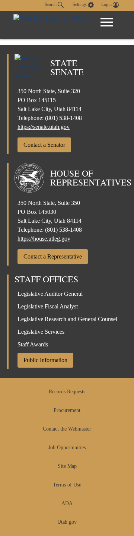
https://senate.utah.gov (43, 127)
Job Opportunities (67, 447)
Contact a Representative (52, 256)
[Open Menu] (106, 22)
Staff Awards (32, 344)
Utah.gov (67, 522)
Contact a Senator (44, 145)
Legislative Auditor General (50, 294)
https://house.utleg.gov (43, 238)
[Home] (50, 25)
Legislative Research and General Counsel (67, 319)
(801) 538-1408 (63, 118)
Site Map (67, 466)
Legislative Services (40, 332)
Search (51, 4)
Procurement (67, 410)
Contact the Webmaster (67, 429)
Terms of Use (67, 485)
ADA (67, 503)
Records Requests (67, 391)
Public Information (45, 360)
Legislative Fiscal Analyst (47, 306)
